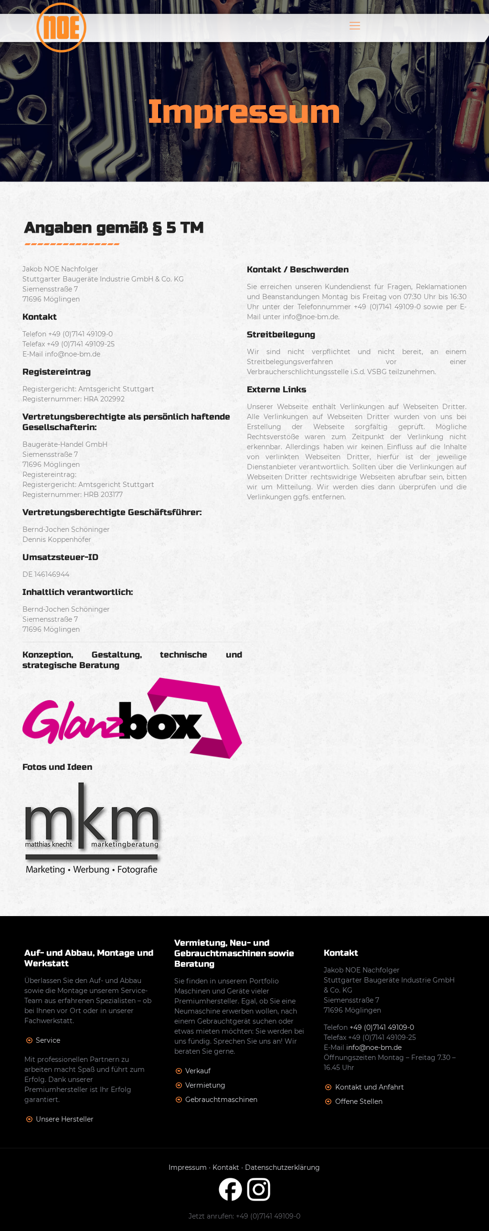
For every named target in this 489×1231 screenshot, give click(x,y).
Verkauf (198, 1071)
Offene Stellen (359, 1101)
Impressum (188, 1167)
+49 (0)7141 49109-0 (382, 1027)
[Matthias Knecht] (93, 872)
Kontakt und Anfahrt (369, 1087)
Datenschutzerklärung (282, 1167)
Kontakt (226, 1167)
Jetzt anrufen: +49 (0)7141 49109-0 (244, 1216)
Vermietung (205, 1085)
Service (48, 1040)
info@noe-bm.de (374, 1047)
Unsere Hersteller (65, 1119)
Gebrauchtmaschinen (221, 1099)
